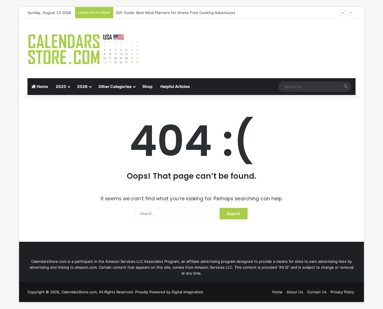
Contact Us (317, 292)
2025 (61, 86)
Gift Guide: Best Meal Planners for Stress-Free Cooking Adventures (175, 12)
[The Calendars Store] (83, 48)
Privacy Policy (342, 292)
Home (42, 86)
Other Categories (114, 86)
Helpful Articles (175, 86)
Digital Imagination (187, 292)
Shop (147, 86)
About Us (295, 292)
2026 (82, 86)
